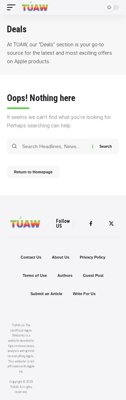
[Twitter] (111, 224)
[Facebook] (91, 224)
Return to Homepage (33, 172)
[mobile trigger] (13, 7)
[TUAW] (35, 7)
